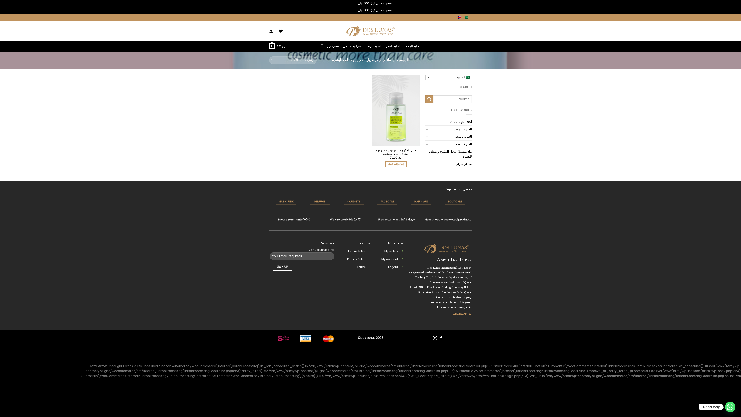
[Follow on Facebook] (441, 338)
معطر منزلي (333, 46)
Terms (361, 267)
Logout (393, 267)
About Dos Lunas (454, 260)
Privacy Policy (356, 259)
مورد (344, 46)
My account (389, 259)
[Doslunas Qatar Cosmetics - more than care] (370, 31)
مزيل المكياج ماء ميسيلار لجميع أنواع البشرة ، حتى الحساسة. (395, 152)
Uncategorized (460, 122)
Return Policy (357, 251)
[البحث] (322, 46)
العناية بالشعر (393, 46)
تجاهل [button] (353, 3)
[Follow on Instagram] (435, 338)
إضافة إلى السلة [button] (396, 164)
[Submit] (429, 99)
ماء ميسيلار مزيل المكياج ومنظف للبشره (450, 154)
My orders (391, 251)
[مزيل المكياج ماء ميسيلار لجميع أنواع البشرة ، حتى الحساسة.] (396, 110)
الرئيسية (403, 60)
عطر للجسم (356, 46)
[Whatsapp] (730, 407)
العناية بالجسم (413, 46)
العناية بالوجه (374, 46)
